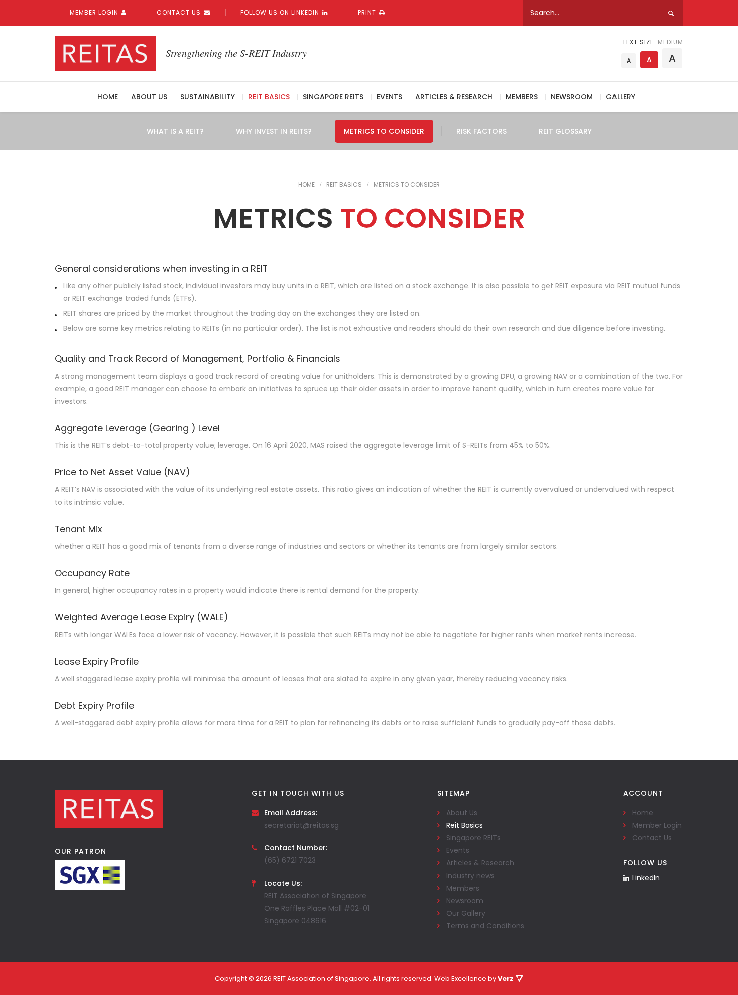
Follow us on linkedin (279, 12)
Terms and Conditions (485, 926)
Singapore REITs (333, 97)
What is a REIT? (175, 131)
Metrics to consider (384, 131)
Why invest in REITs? (274, 131)
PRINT (367, 12)
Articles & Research (454, 97)
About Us (149, 97)
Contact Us (179, 12)
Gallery (620, 97)
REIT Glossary (565, 131)
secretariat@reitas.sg (301, 825)
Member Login (94, 12)
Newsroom (572, 97)
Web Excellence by (474, 978)
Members (522, 97)
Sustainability (207, 97)
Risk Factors (481, 131)
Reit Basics (269, 97)
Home (107, 97)
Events (389, 97)
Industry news (470, 875)
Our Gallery (465, 913)
